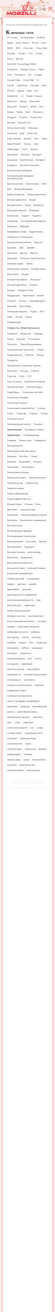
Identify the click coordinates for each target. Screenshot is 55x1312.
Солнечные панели (17, 403)
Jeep (29, 90)
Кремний (12, 306)
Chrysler (11, 53)
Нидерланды (14, 322)
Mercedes (34, 101)
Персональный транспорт (20, 349)
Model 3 (24, 106)
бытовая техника (16, 552)
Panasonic (38, 112)
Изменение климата (17, 269)
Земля (29, 263)
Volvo (25, 149)
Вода (28, 205)
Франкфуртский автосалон (21, 451)
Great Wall (28, 80)
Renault (11, 122)
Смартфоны (13, 392)
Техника (38, 424)
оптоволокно (14, 680)
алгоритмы (12, 515)
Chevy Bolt (41, 48)
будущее (29, 547)
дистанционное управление (22, 594)
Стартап (33, 413)
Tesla (44, 138)
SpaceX (27, 138)
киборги (35, 632)
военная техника (37, 568)
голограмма (33, 578)
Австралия (12, 154)
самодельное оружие (18, 717)
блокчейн (31, 541)
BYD (18, 48)
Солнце (41, 408)
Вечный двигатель (16, 199)
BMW (10, 48)
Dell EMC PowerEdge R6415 (21, 64)
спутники (12, 738)
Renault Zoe (24, 122)
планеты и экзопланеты (19, 685)
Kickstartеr (12, 96)
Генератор (12, 221)
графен (11, 584)
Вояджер (34, 210)
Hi (38, 80)
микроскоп (26, 653)
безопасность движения (33, 520)
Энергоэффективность (19, 499)
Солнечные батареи (17, 397)
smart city (32, 133)
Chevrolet (28, 48)
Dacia (10, 58)
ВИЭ (44, 184)
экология (12, 765)
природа (24, 706)
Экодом (37, 461)
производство (39, 706)
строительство (14, 743)
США (21, 376)
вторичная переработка (20, 573)
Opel (27, 112)
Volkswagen (13, 149)
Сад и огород (14, 381)
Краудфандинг (37, 301)
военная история (16, 568)
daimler (19, 58)
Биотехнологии (15, 184)
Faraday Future (27, 69)
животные (29, 605)
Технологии (14, 429)
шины (26, 759)
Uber (35, 144)
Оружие (21, 339)
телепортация (14, 749)
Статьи (44, 413)
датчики (21, 584)
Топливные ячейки (34, 429)
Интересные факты (17, 279)
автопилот (12, 509)
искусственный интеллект (21, 621)
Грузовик (11, 247)
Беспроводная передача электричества (20, 177)
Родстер (11, 376)
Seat (22, 133)
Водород (38, 205)
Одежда (38, 333)
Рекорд (24, 371)
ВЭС (9, 189)
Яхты (38, 504)
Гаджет (25, 215)
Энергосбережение (17, 493)
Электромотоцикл (16, 477)
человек (28, 754)
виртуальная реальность (20, 562)
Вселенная (13, 215)
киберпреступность (17, 632)
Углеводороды (31, 435)
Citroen (22, 53)
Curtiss (38, 53)
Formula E (20, 74)
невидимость (14, 674)
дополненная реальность (20, 600)
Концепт (11, 301)
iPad (44, 85)
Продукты (12, 360)
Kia (36, 90)
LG (22, 96)
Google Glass (13, 80)
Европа (34, 253)
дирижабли (13, 589)
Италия (33, 285)
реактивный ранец (27, 711)
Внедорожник (14, 205)
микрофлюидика (16, 658)
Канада (11, 290)
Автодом (37, 154)
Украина (11, 440)
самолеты (38, 717)
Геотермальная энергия (33, 221)
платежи (39, 685)
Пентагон (12, 344)
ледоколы (42, 642)
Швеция (11, 461)
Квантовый (28, 295)
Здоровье (12, 258)
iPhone (10, 90)
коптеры (36, 637)
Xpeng (34, 149)
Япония (29, 504)
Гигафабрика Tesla (16, 231)
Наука (28, 317)
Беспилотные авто (29, 165)
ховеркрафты (14, 754)
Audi (43, 43)
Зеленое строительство (32, 258)
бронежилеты (14, 547)
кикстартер (13, 637)
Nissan (10, 112)
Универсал (40, 440)
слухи (17, 722)
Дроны (23, 253)
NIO (41, 106)
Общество (25, 333)
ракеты (11, 711)
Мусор (19, 317)
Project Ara (36, 117)
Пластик (29, 355)
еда (38, 600)
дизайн (33, 584)
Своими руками (15, 387)
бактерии (12, 520)
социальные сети (33, 733)
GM (30, 74)
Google (38, 74)
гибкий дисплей (15, 578)
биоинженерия (15, 541)
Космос (23, 301)
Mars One (12, 101)
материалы (12, 648)
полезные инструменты (19, 696)
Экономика (13, 467)
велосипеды (34, 552)
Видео (32, 199)
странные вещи (28, 738)
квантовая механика (28, 626)
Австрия (25, 154)
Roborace (33, 128)
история (41, 621)
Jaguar (20, 90)
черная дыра (14, 759)
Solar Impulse (14, 138)
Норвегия (12, 333)
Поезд (40, 355)
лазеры (22, 642)
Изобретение (38, 269)
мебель (25, 648)
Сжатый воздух (34, 387)
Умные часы (25, 440)
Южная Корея (14, 504)
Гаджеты (36, 215)
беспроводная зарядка (19, 531)
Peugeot (11, 117)
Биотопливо (32, 184)
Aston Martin (22, 43)
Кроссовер (25, 306)
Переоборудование (30, 344)
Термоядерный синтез (19, 424)
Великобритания (23, 189)
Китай (40, 295)
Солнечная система (32, 392)
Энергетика (32, 483)
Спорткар (21, 413)
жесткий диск (14, 605)
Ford (9, 74)
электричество (27, 765)
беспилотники (14, 525)
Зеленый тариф (15, 263)
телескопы (30, 749)
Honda (10, 85)
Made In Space (34, 96)
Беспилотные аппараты (19, 170)
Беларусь (12, 165)
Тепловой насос (15, 419)
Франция (12, 456)
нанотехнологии (15, 669)
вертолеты (12, 557)
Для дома (12, 253)
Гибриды (24, 226)
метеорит (12, 653)
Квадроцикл (13, 295)
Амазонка (12, 160)
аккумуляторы (28, 509)
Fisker (41, 69)
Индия (25, 274)
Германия (12, 226)
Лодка (33, 311)
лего (31, 642)
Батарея (40, 160)
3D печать (12, 37)
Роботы (35, 371)
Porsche (23, 117)
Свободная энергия (34, 381)
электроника (33, 770)
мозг (29, 658)
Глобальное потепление (20, 237)
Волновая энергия (16, 210)
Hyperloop (22, 85)
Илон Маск (13, 274)
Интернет (35, 279)
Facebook (12, 69)
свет (9, 722)
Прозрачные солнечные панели (24, 365)
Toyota (27, 144)
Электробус (28, 467)
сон (32, 727)
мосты (38, 658)
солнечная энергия (17, 727)
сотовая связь (14, 733)
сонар (40, 727)
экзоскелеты (38, 759)
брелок (43, 541)
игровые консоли (16, 616)
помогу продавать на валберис (23, 701)
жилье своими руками (18, 610)
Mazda (23, 101)
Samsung (12, 133)
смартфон (28, 722)
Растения (12, 371)
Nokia (19, 112)
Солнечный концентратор (20, 408)
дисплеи (26, 589)
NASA (34, 106)
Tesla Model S (14, 144)
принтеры (12, 706)
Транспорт (14, 435)
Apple (10, 43)
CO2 (30, 53)
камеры (11, 626)
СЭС (29, 376)
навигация (26, 664)
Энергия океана (15, 488)
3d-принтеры (27, 37)
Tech (36, 138)
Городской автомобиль (19, 242)
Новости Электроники (23, 328)
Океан (10, 339)
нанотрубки (33, 669)
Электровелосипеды (18, 472)
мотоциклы (13, 664)
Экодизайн (24, 461)
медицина (37, 648)
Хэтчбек (23, 456)
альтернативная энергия (34, 515)
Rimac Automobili (16, 128)
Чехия (34, 456)
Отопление (34, 339)
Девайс (31, 247)
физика (42, 749)
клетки (25, 637)
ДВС (21, 247)
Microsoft (12, 106)
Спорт (10, 413)
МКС (42, 311)
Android (41, 37)
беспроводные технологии (21, 536)
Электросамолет (37, 477)
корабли (11, 642)
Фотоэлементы (15, 445)
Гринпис (38, 242)
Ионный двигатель (17, 285)
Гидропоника (36, 231)
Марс (10, 317)
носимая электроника (35, 674)
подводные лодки (16, 690)
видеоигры (27, 557)
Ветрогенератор (16, 194)
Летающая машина (17, 311)
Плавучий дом (14, 355)
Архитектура (26, 160)
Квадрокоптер (25, 290)
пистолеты (29, 680)
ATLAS (35, 43)
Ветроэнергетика (36, 194)
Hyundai (34, 85)
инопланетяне (35, 616)
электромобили (15, 770)
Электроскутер (15, 483)
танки (28, 743)
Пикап (40, 349)
